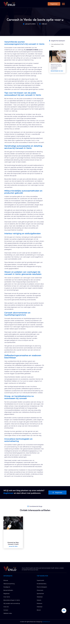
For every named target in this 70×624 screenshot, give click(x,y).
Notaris (39, 600)
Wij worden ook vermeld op (11, 603)
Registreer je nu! (57, 71)
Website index (7, 613)
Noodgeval (6, 587)
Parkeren (39, 603)
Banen (39, 610)
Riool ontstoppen (42, 587)
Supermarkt (40, 580)
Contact (5, 610)
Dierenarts (40, 590)
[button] (63, 3)
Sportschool (40, 593)
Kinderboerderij (41, 583)
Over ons (6, 606)
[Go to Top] (64, 610)
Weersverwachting (9, 583)
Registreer (6, 593)
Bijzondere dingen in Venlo (11, 600)
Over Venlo (6, 597)
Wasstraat (40, 597)
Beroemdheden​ (8, 590)
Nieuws (5, 580)
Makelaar (39, 606)
